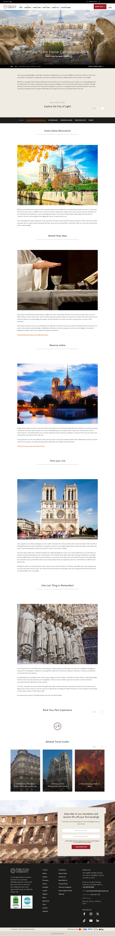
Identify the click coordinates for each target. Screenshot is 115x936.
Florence (45, 880)
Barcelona (46, 901)
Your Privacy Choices (57, 933)
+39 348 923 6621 (88, 887)
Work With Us (63, 880)
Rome (45, 873)
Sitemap (61, 894)
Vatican (45, 877)
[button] (96, 66)
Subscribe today (81, 847)
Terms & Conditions (65, 887)
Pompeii (45, 887)
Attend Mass (53, 120)
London (45, 908)
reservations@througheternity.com (97, 891)
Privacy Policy (87, 841)
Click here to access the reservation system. (31, 446)
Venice (45, 884)
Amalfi (45, 891)
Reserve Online (66, 120)
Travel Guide (63, 873)
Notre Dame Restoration (36, 120)
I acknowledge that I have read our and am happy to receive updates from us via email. (82, 841)
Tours (90, 120)
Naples (45, 894)
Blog (12, 66)
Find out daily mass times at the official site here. (32, 335)
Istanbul (45, 911)
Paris (44, 904)
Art (16, 66)
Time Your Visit (80, 120)
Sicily (44, 897)
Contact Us (62, 877)
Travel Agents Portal (65, 891)
